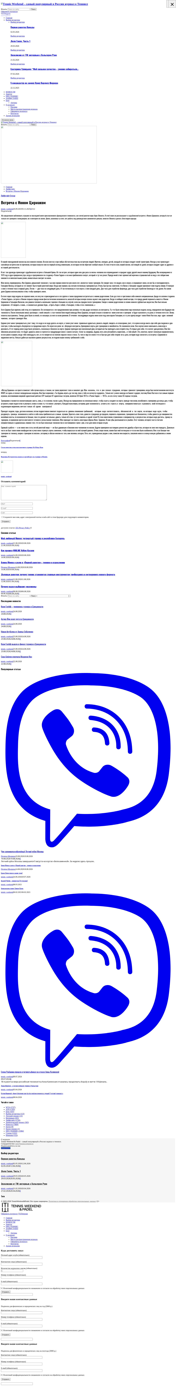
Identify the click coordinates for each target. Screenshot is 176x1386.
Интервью (12, 1118)
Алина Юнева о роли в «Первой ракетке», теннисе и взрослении (33, 562)
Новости (12, 1125)
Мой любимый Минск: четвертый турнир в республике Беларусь (33, 538)
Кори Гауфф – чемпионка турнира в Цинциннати (22, 606)
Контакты (15, 113)
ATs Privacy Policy (22, 528)
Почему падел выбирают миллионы (18, 586)
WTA (10, 1107)
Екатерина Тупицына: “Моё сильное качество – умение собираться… (45, 69)
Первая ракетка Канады (22, 27)
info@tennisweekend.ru (24, 1144)
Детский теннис (14, 1116)
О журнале (10, 105)
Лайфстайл (5, 195)
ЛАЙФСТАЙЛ (12, 98)
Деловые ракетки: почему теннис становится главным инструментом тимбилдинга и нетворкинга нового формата (58, 574)
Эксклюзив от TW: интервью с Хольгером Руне (34, 55)
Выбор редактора (13, 20)
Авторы (14, 103)
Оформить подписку (9, 12)
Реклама (14, 107)
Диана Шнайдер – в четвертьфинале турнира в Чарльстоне (19, 1086)
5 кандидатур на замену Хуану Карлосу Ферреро (34, 83)
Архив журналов (13, 116)
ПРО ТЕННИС (12, 96)
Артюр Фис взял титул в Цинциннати (17, 619)
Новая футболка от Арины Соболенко (17, 631)
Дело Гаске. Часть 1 (20, 41)
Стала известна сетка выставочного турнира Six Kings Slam (22, 447)
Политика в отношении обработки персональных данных (72, 1201)
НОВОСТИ (10, 92)
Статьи (12, 195)
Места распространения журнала (24, 109)
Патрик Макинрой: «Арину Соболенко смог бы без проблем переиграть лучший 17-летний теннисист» (32, 1093)
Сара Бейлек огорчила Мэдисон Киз (16, 656)
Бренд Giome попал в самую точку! (11, 873)
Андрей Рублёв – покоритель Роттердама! (14, 881)
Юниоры (12, 1135)
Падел (9, 1127)
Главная (9, 18)
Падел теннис (13, 1129)
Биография (5, 441)
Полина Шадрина (8, 567)
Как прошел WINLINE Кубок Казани (17, 550)
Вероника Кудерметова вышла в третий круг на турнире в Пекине (24, 457)
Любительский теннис (17, 1122)
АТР (10, 1109)
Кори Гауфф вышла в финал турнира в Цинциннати (23, 644)
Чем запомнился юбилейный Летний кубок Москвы (22, 851)
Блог (8, 101)
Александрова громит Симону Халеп (12, 888)
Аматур (9, 94)
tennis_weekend (7, 209)
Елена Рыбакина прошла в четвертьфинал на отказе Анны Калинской (30, 1071)
